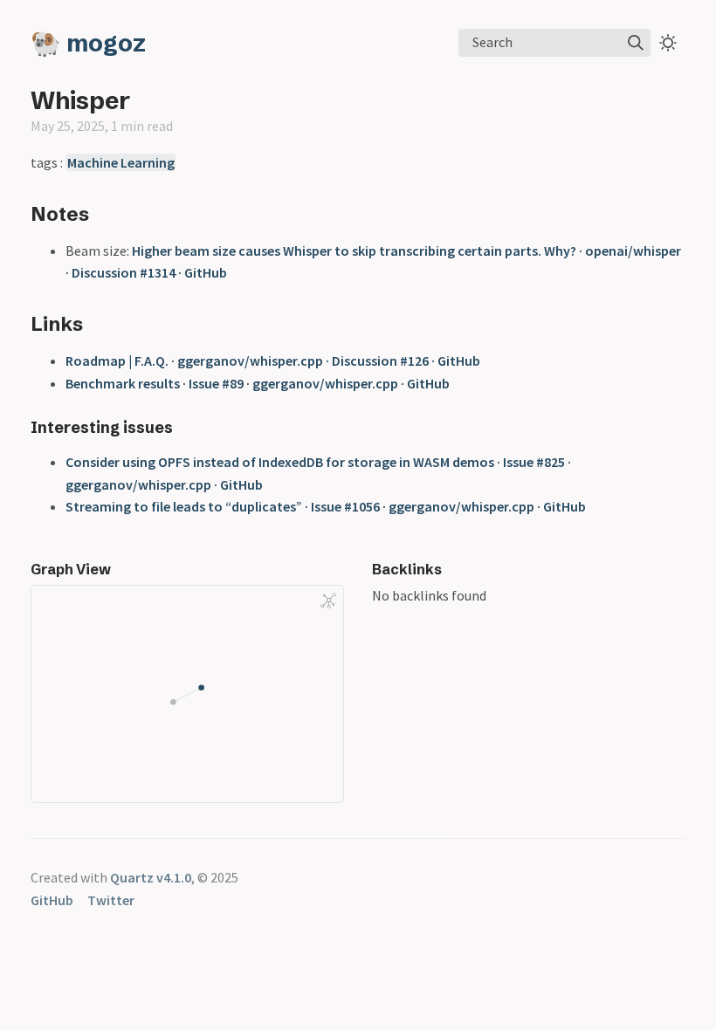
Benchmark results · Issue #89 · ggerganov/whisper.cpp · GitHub (257, 383)
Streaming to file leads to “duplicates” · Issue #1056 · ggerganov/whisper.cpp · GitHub (325, 506)
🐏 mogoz (88, 43)
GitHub (52, 900)
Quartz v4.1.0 (150, 877)
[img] (636, 43)
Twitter (110, 900)
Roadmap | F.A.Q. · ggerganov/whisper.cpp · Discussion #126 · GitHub (272, 360)
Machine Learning (121, 162)
